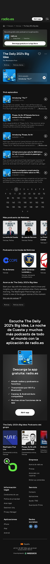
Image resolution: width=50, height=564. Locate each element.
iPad (5, 528)
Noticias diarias (18, 65)
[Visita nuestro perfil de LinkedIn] (31, 526)
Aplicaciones (33, 496)
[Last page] (27, 211)
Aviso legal (8, 503)
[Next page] (23, 211)
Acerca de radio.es (36, 464)
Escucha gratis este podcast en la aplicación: (21, 32)
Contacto (32, 492)
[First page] (7, 189)
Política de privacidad (12, 499)
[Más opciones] (45, 53)
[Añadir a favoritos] (39, 54)
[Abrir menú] (47, 19)
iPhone (6, 524)
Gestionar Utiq (9, 508)
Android (7, 533)
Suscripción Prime (36, 505)
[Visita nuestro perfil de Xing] (36, 526)
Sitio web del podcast (11, 298)
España (26, 544)
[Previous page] (12, 189)
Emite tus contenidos (37, 480)
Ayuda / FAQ (33, 501)
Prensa (31, 469)
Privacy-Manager (10, 512)
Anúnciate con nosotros (34, 474)
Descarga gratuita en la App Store (25, 43)
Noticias (6, 65)
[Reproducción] (44, 77)
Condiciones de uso (11, 495)
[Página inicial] (4, 26)
